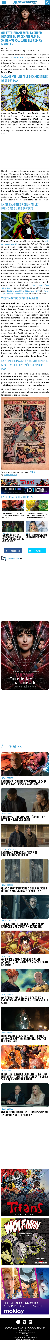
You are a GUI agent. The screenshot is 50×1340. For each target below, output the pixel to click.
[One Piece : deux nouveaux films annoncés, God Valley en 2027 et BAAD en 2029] (25, 942)
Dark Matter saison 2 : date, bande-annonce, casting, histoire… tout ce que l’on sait (23, 1039)
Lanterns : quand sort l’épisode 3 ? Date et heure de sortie (23, 818)
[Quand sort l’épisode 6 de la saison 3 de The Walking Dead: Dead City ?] (25, 871)
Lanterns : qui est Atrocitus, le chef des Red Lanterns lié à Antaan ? (13, 515)
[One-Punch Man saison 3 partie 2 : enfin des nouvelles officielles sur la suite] (25, 980)
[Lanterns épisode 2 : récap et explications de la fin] (25, 835)
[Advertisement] (25, 151)
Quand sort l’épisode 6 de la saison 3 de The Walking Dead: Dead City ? (24, 890)
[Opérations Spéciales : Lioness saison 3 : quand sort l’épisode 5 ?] (25, 1095)
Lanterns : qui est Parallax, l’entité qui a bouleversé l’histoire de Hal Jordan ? (36, 515)
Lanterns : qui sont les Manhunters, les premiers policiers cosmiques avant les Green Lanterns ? (13, 538)
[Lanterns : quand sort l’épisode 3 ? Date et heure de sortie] (25, 800)
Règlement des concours (25, 1339)
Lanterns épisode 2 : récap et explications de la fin (19, 854)
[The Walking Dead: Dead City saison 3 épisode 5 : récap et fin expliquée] (25, 907)
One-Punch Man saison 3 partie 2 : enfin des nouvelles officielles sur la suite (24, 1000)
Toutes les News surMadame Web (25, 681)
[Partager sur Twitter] (37, 550)
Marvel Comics (10, 475)
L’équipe (25, 1334)
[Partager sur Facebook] (13, 550)
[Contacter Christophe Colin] (21, 559)
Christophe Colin (11, 51)
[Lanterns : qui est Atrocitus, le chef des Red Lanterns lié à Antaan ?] (13, 505)
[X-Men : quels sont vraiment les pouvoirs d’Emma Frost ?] (37, 526)
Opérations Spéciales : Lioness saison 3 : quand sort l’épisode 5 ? (24, 1113)
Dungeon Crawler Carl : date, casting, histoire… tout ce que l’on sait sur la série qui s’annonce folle (24, 1077)
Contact (25, 1335)
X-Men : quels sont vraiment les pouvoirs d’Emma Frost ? (36, 536)
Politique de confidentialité (25, 1332)
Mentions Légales (25, 1330)
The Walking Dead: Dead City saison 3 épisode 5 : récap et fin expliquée (23, 925)
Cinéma (4, 49)
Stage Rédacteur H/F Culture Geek (25, 1337)
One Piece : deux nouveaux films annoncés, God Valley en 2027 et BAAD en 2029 (24, 962)
